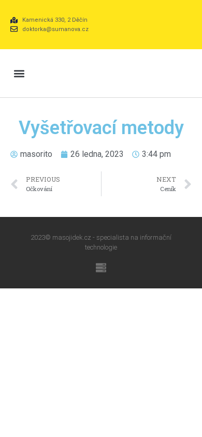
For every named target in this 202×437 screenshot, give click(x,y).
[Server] (101, 268)
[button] (18, 73)
